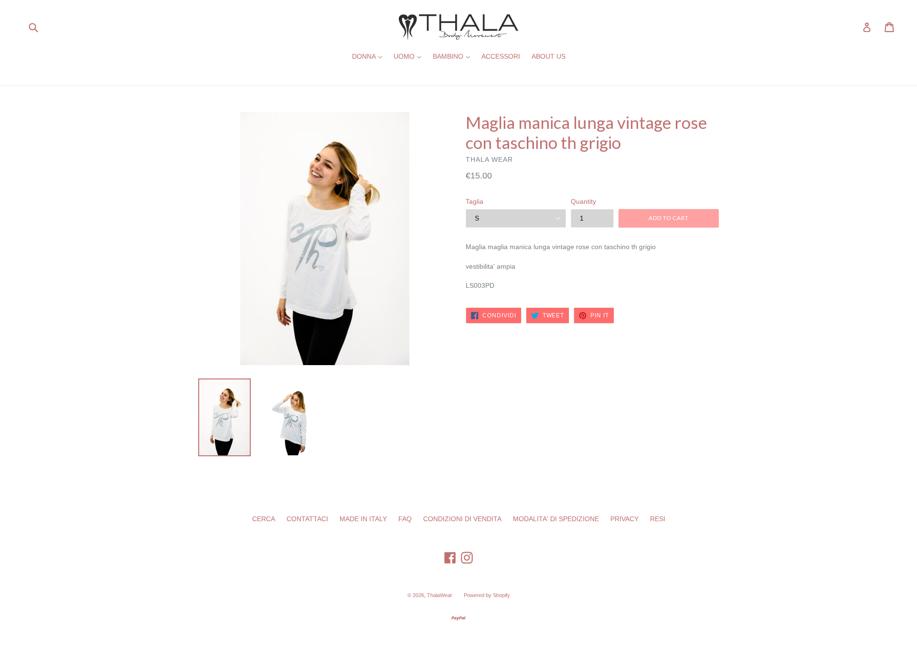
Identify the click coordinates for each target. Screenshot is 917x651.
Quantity (583, 201)
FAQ (405, 519)
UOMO (410, 56)
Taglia (474, 201)
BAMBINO (454, 56)
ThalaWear (439, 595)
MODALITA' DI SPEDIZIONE (556, 519)
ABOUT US (548, 56)
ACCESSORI (500, 56)
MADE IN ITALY (363, 519)
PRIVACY (624, 519)
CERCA (263, 519)
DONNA (369, 56)
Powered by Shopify (487, 595)
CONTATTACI (307, 519)
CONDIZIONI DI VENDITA (462, 519)
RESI (657, 519)
